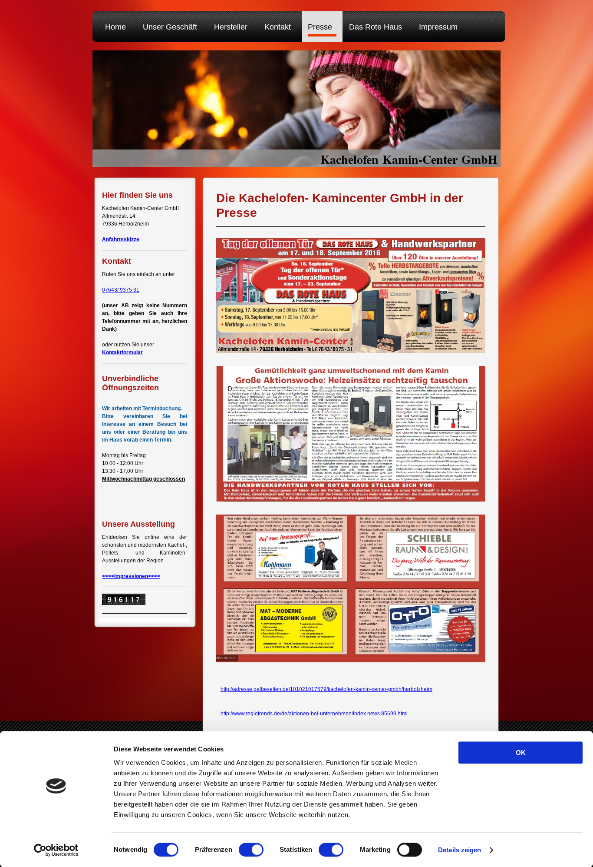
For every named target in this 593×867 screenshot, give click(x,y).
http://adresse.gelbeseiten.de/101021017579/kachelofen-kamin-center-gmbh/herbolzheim (326, 689)
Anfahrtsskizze (120, 239)
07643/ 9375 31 (120, 290)
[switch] (251, 850)
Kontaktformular (122, 352)
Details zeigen (459, 850)
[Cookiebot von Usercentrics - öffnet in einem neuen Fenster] (56, 850)
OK (521, 752)
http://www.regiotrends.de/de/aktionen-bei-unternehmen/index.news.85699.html (314, 714)
